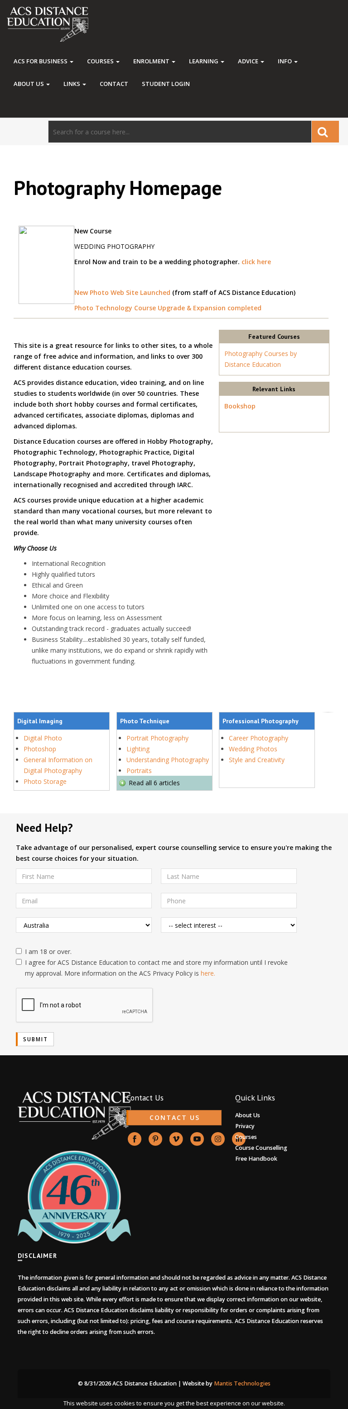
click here (256, 261)
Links (72, 84)
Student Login (166, 84)
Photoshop (40, 749)
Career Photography (258, 738)
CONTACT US (175, 1117)
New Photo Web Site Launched (122, 292)
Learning (204, 61)
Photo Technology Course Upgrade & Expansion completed (167, 308)
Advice (249, 61)
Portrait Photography (157, 738)
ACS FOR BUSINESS (41, 61)
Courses (101, 61)
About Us (29, 84)
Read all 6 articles (154, 782)
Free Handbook (256, 1158)
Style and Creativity (257, 759)
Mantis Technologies (242, 1383)
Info (285, 61)
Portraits (139, 770)
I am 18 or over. (48, 951)
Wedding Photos (253, 749)
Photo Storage (45, 781)
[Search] (325, 131)
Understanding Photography (167, 759)
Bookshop (240, 406)
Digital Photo (43, 738)
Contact (114, 84)
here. (208, 973)
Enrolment (152, 61)
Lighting (138, 749)
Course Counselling (261, 1148)
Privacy (245, 1126)
